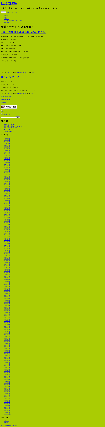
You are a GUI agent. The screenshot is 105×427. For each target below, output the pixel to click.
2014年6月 (7, 384)
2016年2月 (7, 352)
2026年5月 (7, 143)
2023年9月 (7, 198)
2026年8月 (7, 138)
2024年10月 (7, 176)
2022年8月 (7, 219)
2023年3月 (7, 207)
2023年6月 (7, 203)
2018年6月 (7, 303)
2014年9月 (7, 379)
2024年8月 (7, 179)
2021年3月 (7, 248)
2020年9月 (7, 259)
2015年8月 (7, 360)
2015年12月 (7, 353)
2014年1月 (7, 393)
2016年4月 (7, 348)
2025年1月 (7, 171)
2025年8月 (7, 159)
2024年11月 (7, 174)
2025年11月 (7, 153)
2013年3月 (7, 410)
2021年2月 (7, 250)
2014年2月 (7, 391)
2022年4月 (7, 226)
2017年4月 (7, 328)
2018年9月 (7, 298)
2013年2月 (7, 412)
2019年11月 (7, 276)
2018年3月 (7, 309)
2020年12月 (7, 253)
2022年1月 (7, 231)
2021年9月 (7, 238)
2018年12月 (7, 293)
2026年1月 (7, 150)
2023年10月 (7, 197)
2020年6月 (7, 264)
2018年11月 (7, 295)
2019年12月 (7, 274)
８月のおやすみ (8, 129)
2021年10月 (7, 236)
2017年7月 (7, 322)
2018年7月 (7, 302)
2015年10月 (7, 357)
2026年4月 (7, 145)
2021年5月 (7, 245)
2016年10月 (7, 338)
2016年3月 (7, 350)
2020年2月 (7, 271)
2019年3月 (7, 288)
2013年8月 (7, 402)
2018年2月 (7, 310)
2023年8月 (7, 200)
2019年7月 (7, 283)
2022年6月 (7, 222)
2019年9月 (7, 279)
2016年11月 (7, 336)
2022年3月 (7, 228)
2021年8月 (7, 240)
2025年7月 (7, 160)
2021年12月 (7, 233)
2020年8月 (7, 260)
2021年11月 (7, 234)
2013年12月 (7, 395)
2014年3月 (7, 390)
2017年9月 (7, 319)
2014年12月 (7, 374)
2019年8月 (7, 281)
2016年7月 (7, 343)
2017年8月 (7, 321)
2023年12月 (7, 193)
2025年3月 (7, 167)
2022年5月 (7, 224)
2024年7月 (7, 181)
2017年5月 (7, 326)
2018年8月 (7, 300)
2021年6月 (7, 243)
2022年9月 (7, 217)
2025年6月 (7, 162)
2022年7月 (7, 221)
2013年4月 (7, 409)
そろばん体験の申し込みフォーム (14, 20)
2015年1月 (7, 372)
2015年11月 (7, 355)
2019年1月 (7, 291)
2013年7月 (7, 403)
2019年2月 (7, 290)
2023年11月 (7, 195)
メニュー (3, 12)
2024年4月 (7, 186)
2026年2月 (7, 148)
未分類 (10, 72)
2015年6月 (7, 364)
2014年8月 (7, 381)
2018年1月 (7, 312)
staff (33, 72)
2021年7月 (7, 241)
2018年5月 (7, 305)
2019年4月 (7, 286)
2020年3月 (7, 269)
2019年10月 (7, 278)
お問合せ (6, 19)
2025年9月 (7, 157)
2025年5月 (7, 164)
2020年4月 (7, 267)
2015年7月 (7, 362)
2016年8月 (7, 341)
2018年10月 (7, 296)
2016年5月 (7, 346)
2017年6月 (7, 324)
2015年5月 (7, 365)
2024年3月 (7, 188)
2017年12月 (7, 314)
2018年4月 (7, 307)
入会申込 (6, 22)
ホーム (6, 15)
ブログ (6, 17)
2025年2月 (7, 169)
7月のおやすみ (8, 131)
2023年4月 (7, 205)
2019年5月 (7, 284)
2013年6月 (7, 405)
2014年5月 (7, 386)
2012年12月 (7, 414)
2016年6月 (7, 345)
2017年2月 (7, 331)
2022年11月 (7, 214)
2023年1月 (7, 210)
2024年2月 (7, 190)
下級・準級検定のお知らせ (12, 128)
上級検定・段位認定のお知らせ (13, 126)
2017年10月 (7, 317)
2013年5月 (7, 407)
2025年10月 (7, 155)
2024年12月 (7, 172)
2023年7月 (7, 202)
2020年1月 (7, 272)
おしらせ (6, 421)
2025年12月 (7, 152)
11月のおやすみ (10, 76)
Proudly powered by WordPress (9, 425)
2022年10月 (7, 215)
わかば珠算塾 (9, 3)
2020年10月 (7, 257)
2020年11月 (7, 255)
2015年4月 (7, 367)
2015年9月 (7, 359)
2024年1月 (7, 191)
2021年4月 (7, 247)
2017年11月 (7, 315)
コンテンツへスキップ (13, 12)
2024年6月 (7, 183)
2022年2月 (7, 229)
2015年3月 (7, 369)
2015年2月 (7, 371)
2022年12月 (7, 212)
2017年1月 (7, 333)
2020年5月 (7, 265)
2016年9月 (7, 340)
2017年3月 (7, 329)
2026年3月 (7, 147)
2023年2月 (7, 209)
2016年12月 (7, 334)
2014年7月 (7, 383)
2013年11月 (7, 396)
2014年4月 (7, 388)
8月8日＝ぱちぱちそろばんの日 (13, 124)
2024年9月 (7, 178)
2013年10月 (7, 398)
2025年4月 (7, 166)
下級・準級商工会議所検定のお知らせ (23, 32)
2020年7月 (7, 262)
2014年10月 (7, 377)
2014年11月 (7, 376)
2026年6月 (7, 141)
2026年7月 (7, 140)
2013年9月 (7, 400)
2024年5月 (7, 184)
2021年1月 (7, 252)
